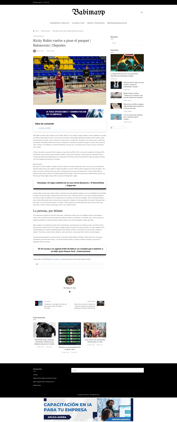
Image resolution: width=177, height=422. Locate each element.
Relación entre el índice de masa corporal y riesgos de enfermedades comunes (134, 84)
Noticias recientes (38, 36)
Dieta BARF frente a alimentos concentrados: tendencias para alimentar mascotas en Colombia (44, 342)
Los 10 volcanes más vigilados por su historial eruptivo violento (133, 117)
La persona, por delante (45, 128)
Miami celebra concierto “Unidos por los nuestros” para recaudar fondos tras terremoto (133, 95)
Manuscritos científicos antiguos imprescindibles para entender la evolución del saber (134, 106)
